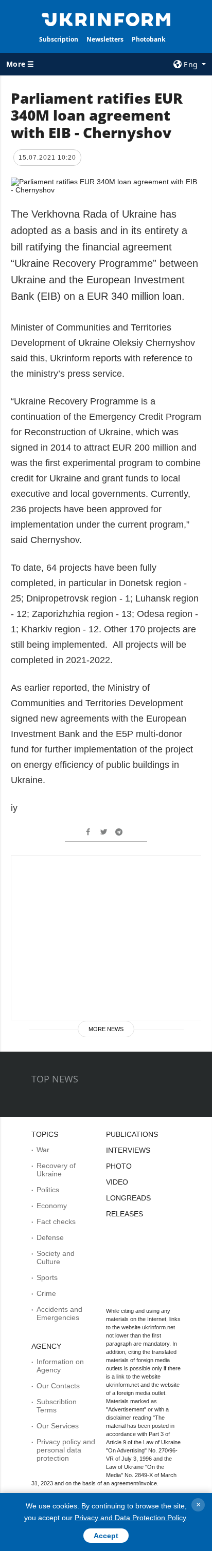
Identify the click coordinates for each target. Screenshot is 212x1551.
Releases (124, 1214)
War (43, 1150)
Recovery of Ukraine (56, 1169)
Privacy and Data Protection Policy (130, 1518)
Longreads (128, 1198)
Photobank (148, 39)
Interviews (128, 1150)
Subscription (58, 39)
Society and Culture (56, 1257)
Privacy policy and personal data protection (66, 1450)
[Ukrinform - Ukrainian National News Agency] (106, 18)
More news (106, 1029)
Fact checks (56, 1221)
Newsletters (104, 39)
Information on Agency (60, 1366)
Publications (132, 1134)
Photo (119, 1166)
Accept (106, 1535)
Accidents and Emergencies (59, 1313)
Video (117, 1182)
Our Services (58, 1426)
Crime (46, 1293)
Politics (48, 1190)
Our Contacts (58, 1386)
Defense (50, 1237)
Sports (47, 1277)
